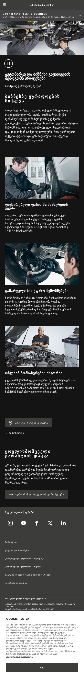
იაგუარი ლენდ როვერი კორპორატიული (28, 575)
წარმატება (11, 542)
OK (42, 667)
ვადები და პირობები (17, 550)
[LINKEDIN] (63, 524)
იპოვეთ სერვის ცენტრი (31, 423)
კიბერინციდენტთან (16, 583)
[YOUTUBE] (23, 524)
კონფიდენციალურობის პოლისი (23, 567)
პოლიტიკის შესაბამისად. (19, 656)
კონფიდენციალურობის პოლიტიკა (24, 558)
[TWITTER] (50, 524)
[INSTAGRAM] (10, 524)
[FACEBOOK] (37, 524)
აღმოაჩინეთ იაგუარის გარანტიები (39, 494)
